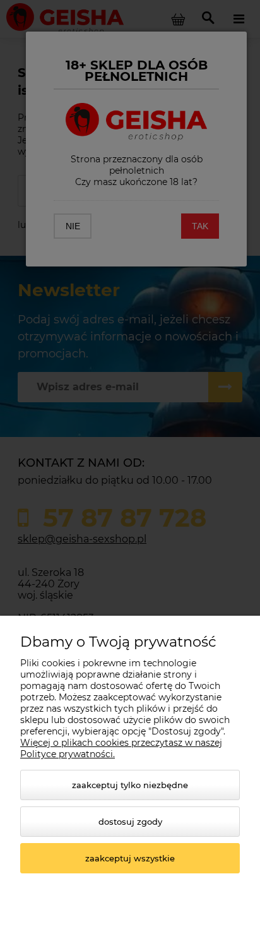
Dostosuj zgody (130, 822)
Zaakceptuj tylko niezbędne (130, 785)
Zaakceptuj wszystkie (130, 858)
